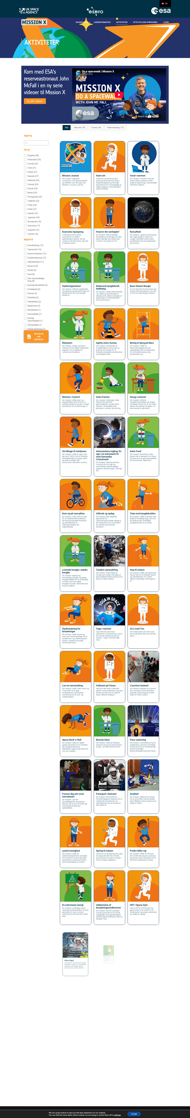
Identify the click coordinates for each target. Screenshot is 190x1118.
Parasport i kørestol (106, 794)
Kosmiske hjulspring (72, 232)
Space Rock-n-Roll (71, 740)
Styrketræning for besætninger (71, 630)
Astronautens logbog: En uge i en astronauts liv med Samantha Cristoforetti (108, 455)
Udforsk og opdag (105, 513)
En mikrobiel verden (106, 962)
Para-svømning (138, 740)
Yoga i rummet (103, 628)
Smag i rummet (138, 397)
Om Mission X (82, 22)
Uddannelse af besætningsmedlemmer (108, 906)
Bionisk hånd (102, 740)
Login (166, 22)
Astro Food (135, 451)
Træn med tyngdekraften (142, 513)
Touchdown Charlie (140, 962)
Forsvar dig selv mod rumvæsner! (73, 795)
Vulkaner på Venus (106, 685)
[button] (67, 127)
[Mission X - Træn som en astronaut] (34, 22)
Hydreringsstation (71, 286)
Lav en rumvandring (72, 685)
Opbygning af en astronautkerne (70, 1019)
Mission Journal (70, 175)
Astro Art (100, 175)
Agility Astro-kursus (106, 343)
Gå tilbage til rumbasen (74, 451)
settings (117, 1115)
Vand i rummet (137, 175)
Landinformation (102, 22)
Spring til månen (104, 850)
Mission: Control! (71, 397)
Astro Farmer (103, 397)
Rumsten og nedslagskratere (138, 1019)
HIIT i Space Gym (139, 905)
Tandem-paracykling (107, 570)
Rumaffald (135, 232)
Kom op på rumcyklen (73, 513)
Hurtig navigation (71, 1074)
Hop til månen (137, 570)
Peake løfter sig (138, 850)
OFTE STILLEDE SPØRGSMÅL (145, 22)
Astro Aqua (68, 962)
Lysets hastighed (71, 850)
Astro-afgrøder (103, 1074)
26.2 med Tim (137, 628)
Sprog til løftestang (106, 1018)
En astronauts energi (72, 905)
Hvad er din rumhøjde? (107, 232)
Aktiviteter (121, 22)
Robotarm (67, 343)
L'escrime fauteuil (139, 685)
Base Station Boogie (140, 286)
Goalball (134, 794)
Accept (134, 1114)
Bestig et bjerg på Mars (142, 343)
